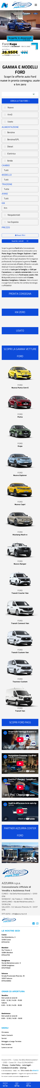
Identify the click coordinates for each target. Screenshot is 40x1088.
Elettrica (11, 153)
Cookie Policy (15, 1065)
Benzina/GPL (13, 139)
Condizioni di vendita (10, 1068)
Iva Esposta (13, 222)
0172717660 (6, 968)
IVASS (15, 1070)
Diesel (10, 146)
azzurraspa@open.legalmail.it (9, 1073)
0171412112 (6, 942)
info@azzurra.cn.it (19, 914)
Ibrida (10, 160)
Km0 (16, 1083)
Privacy (5, 1065)
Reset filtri (21, 235)
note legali (26, 1065)
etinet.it (35, 1070)
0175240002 (6, 981)
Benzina (11, 132)
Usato (28, 1083)
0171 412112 (6, 914)
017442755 (6, 955)
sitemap (23, 1068)
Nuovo (5, 1083)
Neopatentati (14, 215)
